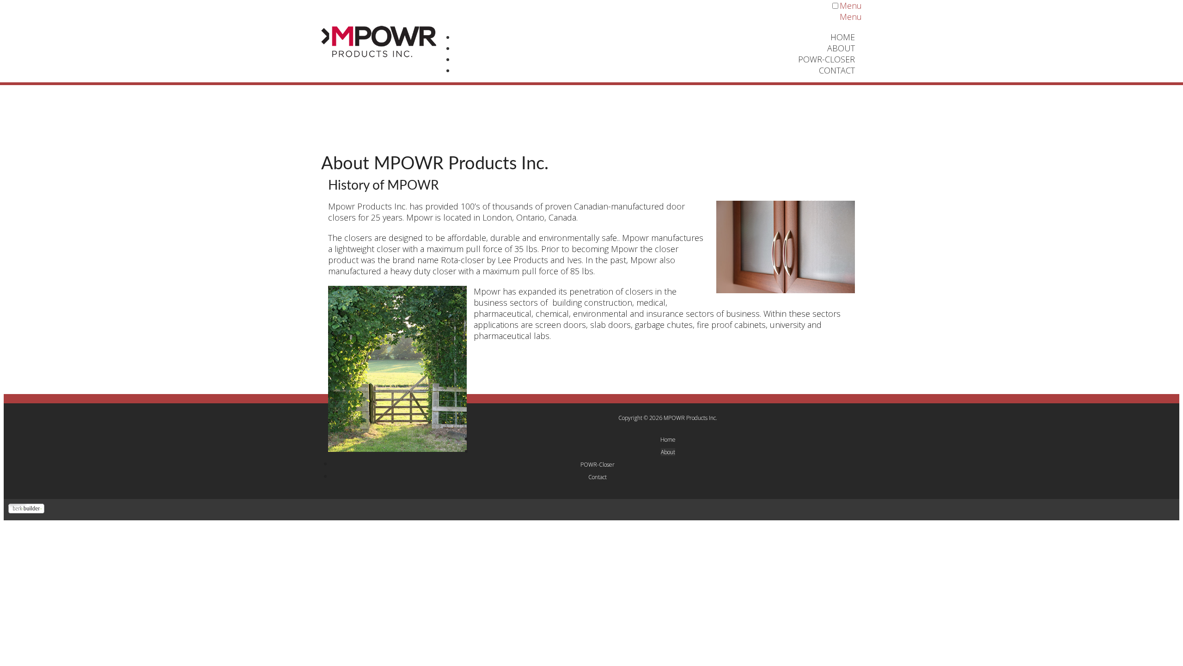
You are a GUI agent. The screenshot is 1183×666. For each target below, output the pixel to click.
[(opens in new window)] (26, 510)
